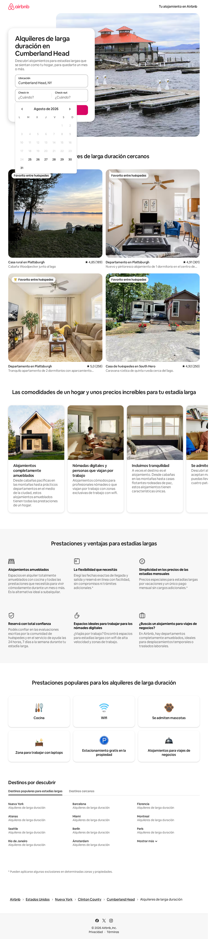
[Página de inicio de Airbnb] (18, 6)
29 (62, 159)
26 (38, 159)
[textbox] (33, 97)
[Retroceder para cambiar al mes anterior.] (22, 109)
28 (54, 159)
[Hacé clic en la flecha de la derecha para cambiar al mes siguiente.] (69, 109)
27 (46, 159)
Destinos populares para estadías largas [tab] (35, 791)
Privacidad (96, 932)
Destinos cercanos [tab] (81, 791)
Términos (113, 932)
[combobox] (51, 82)
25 (30, 159)
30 (70, 159)
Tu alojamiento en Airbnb (178, 6)
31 (21, 168)
